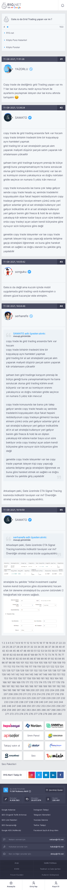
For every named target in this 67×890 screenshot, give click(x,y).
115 (22, 666)
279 (45, 713)
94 (59, 658)
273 (16, 713)
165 (61, 678)
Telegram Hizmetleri (42, 815)
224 (23, 698)
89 (42, 658)
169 (18, 682)
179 (62, 682)
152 (63, 674)
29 (21, 646)
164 (56, 678)
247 (14, 706)
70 (39, 654)
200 (32, 690)
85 (28, 658)
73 (49, 654)
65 (22, 654)
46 (17, 650)
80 (10, 658)
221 (9, 698)
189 (45, 686)
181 (8, 686)
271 (7, 713)
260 (14, 709)
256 (58, 706)
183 (17, 686)
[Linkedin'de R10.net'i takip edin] (53, 775)
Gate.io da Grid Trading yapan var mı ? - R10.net (11, 5)
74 (52, 654)
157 (24, 678)
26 (10, 646)
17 (44, 642)
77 (62, 654)
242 (51, 702)
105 (41, 662)
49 (28, 650)
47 (21, 650)
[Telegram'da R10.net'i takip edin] (46, 775)
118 (34, 666)
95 (63, 658)
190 (50, 686)
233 (6, 702)
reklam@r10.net (56, 839)
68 (32, 654)
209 (15, 694)
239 (36, 702)
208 (10, 694)
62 (11, 654)
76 (59, 654)
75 (56, 654)
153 (6, 678)
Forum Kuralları (16, 875)
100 (18, 662)
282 (60, 713)
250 (29, 706)
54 (45, 650)
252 (38, 706)
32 (31, 646)
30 (25, 646)
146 (36, 674)
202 (42, 690)
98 (10, 662)
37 (49, 646)
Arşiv (17, 863)
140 (8, 674)
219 (62, 694)
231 (58, 698)
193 (63, 686)
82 (17, 658)
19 (50, 642)
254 (48, 706)
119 (39, 666)
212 (29, 694)
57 (56, 650)
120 (43, 666)
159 (34, 678)
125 (4, 670)
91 (49, 658)
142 (17, 674)
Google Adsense (8, 810)
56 (53, 650)
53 (42, 650)
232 (63, 698)
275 (26, 713)
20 (53, 642)
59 (63, 650)
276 (31, 713)
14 (34, 642)
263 (28, 709)
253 (43, 706)
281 (55, 713)
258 (4, 709)
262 (23, 709)
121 (48, 666)
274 (21, 713)
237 (26, 702)
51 (35, 650)
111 (5, 666)
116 (26, 666)
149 (50, 674)
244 (61, 702)
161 (42, 678)
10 (22, 642)
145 (31, 674)
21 (57, 642)
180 (4, 686)
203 (47, 690)
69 (36, 654)
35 (42, 646)
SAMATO (21, 117)
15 (37, 642)
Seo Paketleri (9, 764)
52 (38, 650)
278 (40, 713)
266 (43, 709)
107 (50, 662)
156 (20, 678)
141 (13, 674)
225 (28, 698)
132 (36, 670)
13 (31, 642)
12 (28, 642)
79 (7, 658)
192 (59, 686)
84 (24, 658)
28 (17, 646)
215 (43, 694)
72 (46, 654)
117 (30, 666)
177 (53, 682)
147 (40, 674)
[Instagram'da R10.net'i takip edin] (31, 775)
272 (12, 713)
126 (8, 670)
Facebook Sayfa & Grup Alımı (46, 830)
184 (22, 686)
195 (9, 690)
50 (32, 650)
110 (63, 662)
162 (47, 678)
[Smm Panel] (12, 725)
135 (50, 670)
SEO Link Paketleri (9, 820)
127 (13, 670)
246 (9, 706)
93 (56, 658)
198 (23, 690)
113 (13, 666)
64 (18, 654)
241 (46, 702)
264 (33, 709)
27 (14, 646)
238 (31, 702)
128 (17, 670)
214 (39, 694)
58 (60, 650)
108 (54, 662)
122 (52, 666)
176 (49, 682)
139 (4, 674)
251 (34, 706)
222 (13, 698)
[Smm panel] (55, 725)
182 (13, 686)
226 (33, 698)
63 (14, 654)
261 (19, 709)
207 (6, 694)
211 (25, 694)
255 (53, 706)
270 (63, 709)
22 (60, 642)
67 (29, 654)
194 (5, 690)
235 (16, 702)
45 (14, 650)
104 (36, 662)
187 (36, 686)
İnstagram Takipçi (41, 810)
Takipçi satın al (12, 745)
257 (63, 706)
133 (40, 670)
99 (13, 662)
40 (60, 646)
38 (53, 646)
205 (57, 690)
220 (4, 698)
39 (56, 646)
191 (54, 686)
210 (20, 694)
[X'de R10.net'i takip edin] (39, 775)
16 (40, 642)
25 (7, 646)
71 (43, 654)
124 (62, 666)
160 (38, 678)
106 (45, 662)
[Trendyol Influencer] (55, 755)
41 (63, 646)
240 (41, 702)
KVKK (16, 869)
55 (49, 650)
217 (52, 694)
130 (27, 670)
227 (38, 698)
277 (36, 713)
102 (27, 662)
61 (8, 654)
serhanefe (21, 316)
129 (22, 670)
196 (14, 690)
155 (15, 678)
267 (48, 709)
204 (52, 690)
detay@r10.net (57, 854)
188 (40, 686)
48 (24, 650)
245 (4, 706)
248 (19, 706)
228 (43, 698)
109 (59, 662)
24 (3, 646)
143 (22, 674)
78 (3, 658)
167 (9, 682)
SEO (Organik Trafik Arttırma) (14, 815)
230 (53, 698)
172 (31, 682)
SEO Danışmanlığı (9, 825)
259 (9, 709)
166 (5, 682)
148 (45, 674)
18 (47, 642)
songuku (20, 271)
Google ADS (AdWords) (11, 830)
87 (35, 658)
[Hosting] (33, 725)
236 (21, 702)
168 (14, 682)
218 (57, 694)
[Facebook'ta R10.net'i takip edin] (60, 775)
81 (14, 658)
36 (46, 646)
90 (45, 658)
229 (48, 698)
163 (52, 678)
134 (45, 670)
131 (31, 670)
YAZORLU (21, 69)
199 (28, 690)
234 (11, 702)
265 (38, 709)
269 (58, 709)
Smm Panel (33, 735)
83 (20, 658)
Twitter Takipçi (40, 825)
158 (29, 678)
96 (3, 662)
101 (22, 662)
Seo (33, 755)
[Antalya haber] (55, 735)
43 (7, 650)
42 (3, 650)
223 (18, 698)
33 (35, 646)
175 (45, 682)
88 (38, 658)
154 (11, 678)
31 (28, 646)
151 (59, 674)
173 (36, 682)
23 (64, 642)
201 (37, 690)
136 (54, 670)
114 (17, 666)
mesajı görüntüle (22, 336)
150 (54, 674)
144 (27, 674)
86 (31, 658)
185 (27, 686)
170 (23, 682)
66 (25, 654)
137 (59, 670)
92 (52, 658)
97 (6, 662)
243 (56, 702)
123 (57, 666)
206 (62, 690)
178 (58, 682)
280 (50, 713)
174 (40, 682)
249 (24, 706)
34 (39, 646)
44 (10, 650)
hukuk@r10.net (57, 847)
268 (53, 709)
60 (4, 654)
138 (63, 670)
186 (31, 686)
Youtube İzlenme (41, 820)
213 (34, 694)
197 (18, 690)
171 (27, 682)
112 (9, 666)
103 (31, 662)
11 (25, 642)
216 (48, 694)
